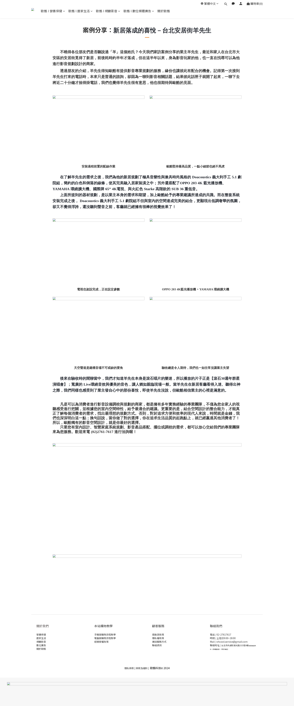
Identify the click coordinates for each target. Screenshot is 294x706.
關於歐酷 (163, 11)
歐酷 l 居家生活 (79, 11)
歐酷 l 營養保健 (51, 11)
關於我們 (42, 626)
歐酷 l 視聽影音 (106, 11)
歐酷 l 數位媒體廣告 (137, 11)
